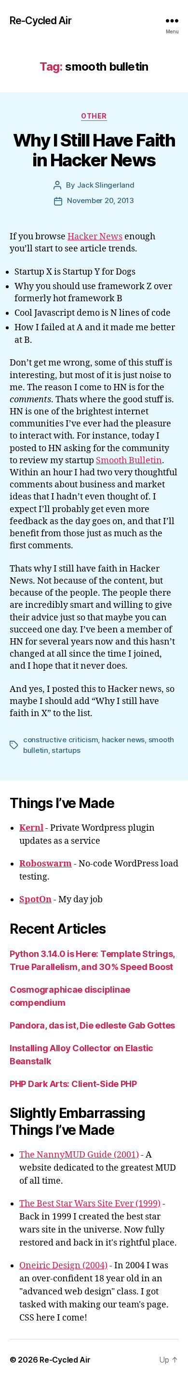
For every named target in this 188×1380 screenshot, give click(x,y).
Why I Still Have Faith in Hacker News (94, 150)
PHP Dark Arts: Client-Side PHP (73, 1084)
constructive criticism (60, 739)
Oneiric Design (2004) (63, 1265)
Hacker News (94, 236)
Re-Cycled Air (40, 20)
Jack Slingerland (105, 185)
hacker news (123, 739)
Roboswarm (45, 863)
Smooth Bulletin (129, 460)
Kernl (31, 828)
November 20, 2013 (100, 200)
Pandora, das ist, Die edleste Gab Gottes (92, 1025)
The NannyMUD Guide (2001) (79, 1154)
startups (66, 750)
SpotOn (35, 899)
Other (94, 116)
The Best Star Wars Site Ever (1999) (90, 1203)
